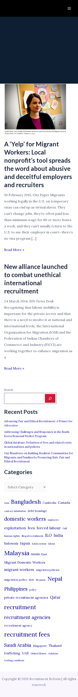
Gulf (65, 528)
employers (53, 519)
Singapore (40, 646)
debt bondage (37, 511)
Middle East (39, 554)
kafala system (39, 543)
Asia (6, 502)
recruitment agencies (27, 617)
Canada (64, 502)
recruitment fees (27, 634)
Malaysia (16, 553)
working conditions (14, 660)
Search (8, 390)
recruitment (20, 607)
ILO (48, 535)
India (58, 535)
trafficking (12, 653)
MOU (31, 579)
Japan (25, 543)
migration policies (47, 570)
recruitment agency (18, 625)
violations (53, 653)
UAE (25, 653)
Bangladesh (26, 501)
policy (32, 589)
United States (38, 653)
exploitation (15, 528)
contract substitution (15, 511)
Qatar (55, 597)
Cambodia (49, 503)
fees (31, 528)
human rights (12, 535)
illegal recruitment (32, 535)
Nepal (55, 578)
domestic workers (25, 519)
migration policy (15, 580)
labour (51, 543)
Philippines (15, 589)
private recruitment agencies (26, 598)
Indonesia (11, 543)
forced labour (49, 528)
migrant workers (19, 569)
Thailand (55, 646)
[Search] (50, 398)
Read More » (14, 250)
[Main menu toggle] (69, 8)
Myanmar (41, 579)
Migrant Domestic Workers (24, 562)
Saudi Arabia (17, 645)
